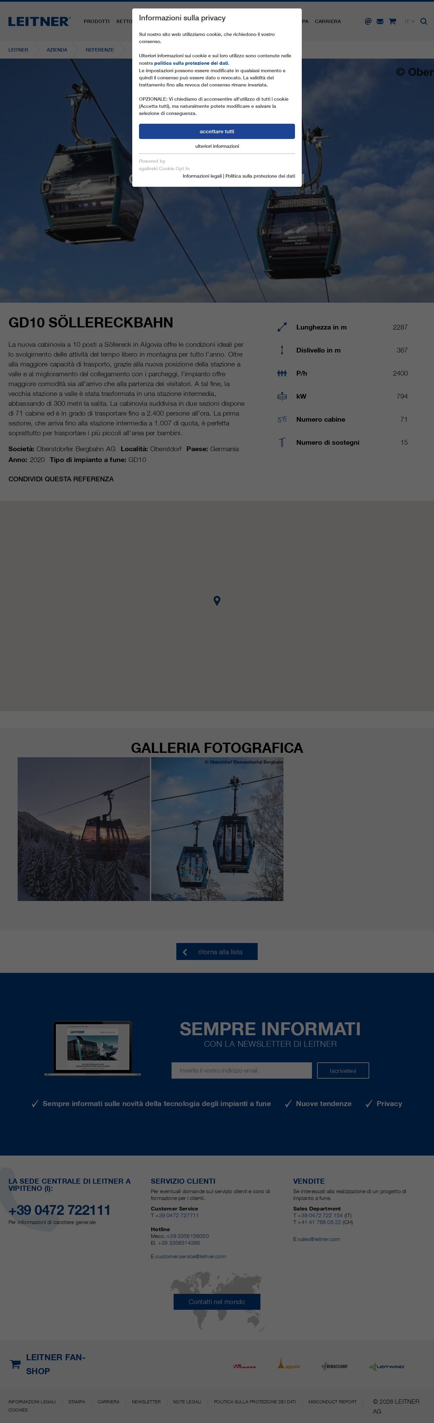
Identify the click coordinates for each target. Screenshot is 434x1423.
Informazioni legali (202, 176)
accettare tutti (217, 131)
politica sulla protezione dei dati (191, 63)
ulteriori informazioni (217, 146)
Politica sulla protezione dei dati (260, 176)
